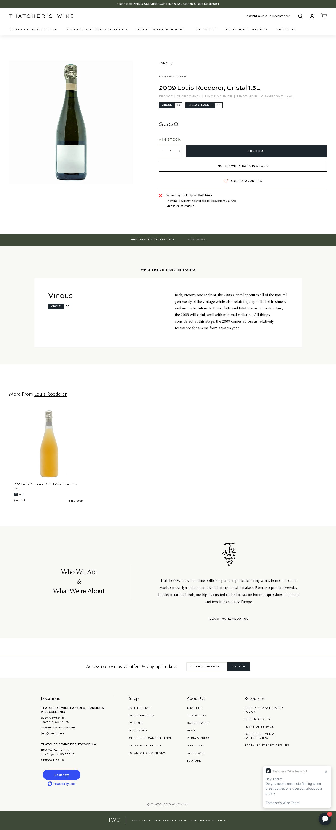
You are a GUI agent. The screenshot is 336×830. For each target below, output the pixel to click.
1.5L (290, 96)
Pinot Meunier (219, 96)
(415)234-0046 (52, 733)
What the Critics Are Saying (152, 239)
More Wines (196, 239)
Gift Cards (138, 730)
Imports (136, 723)
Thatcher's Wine (165, 804)
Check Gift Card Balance (150, 738)
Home (163, 63)
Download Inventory (147, 753)
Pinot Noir (247, 96)
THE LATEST (205, 29)
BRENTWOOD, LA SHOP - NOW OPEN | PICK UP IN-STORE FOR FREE (168, 4)
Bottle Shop (139, 708)
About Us (286, 29)
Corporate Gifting (145, 745)
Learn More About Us (228, 619)
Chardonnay (189, 96)
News (191, 730)
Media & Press (199, 738)
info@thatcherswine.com (58, 727)
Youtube (194, 761)
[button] (61, 775)
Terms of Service (259, 727)
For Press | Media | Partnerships (260, 736)
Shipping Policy (257, 719)
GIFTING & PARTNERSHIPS (160, 29)
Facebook (195, 753)
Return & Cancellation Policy (264, 710)
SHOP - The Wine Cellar (33, 29)
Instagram (196, 745)
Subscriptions (141, 715)
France (166, 96)
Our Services (198, 723)
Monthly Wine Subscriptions (97, 29)
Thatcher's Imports (246, 29)
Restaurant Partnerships (266, 745)
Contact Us (196, 715)
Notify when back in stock (243, 166)
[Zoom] (71, 122)
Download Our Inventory (268, 16)
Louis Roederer (172, 76)
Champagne (272, 96)
